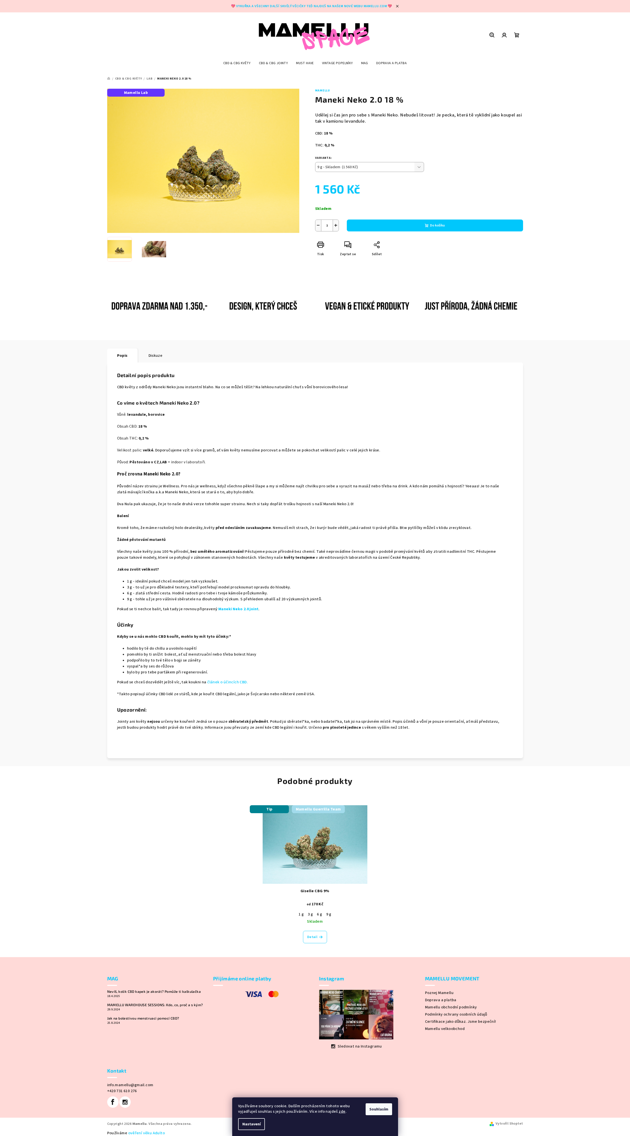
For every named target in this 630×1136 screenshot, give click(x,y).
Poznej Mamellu (439, 993)
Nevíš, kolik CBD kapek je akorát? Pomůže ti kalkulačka (154, 991)
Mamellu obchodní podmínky (451, 1007)
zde (342, 1111)
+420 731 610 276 (122, 1091)
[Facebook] (113, 1102)
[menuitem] (237, 63)
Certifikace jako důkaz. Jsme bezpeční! (460, 1021)
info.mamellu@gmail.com (130, 1085)
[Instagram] (125, 1102)
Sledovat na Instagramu (360, 1046)
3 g (310, 914)
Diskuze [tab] (156, 355)
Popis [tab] (122, 355)
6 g (319, 914)
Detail (312, 937)
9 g (328, 914)
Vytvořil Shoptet (509, 1123)
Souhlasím (378, 1109)
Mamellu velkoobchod (445, 1028)
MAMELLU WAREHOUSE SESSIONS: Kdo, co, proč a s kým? (155, 1005)
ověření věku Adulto (146, 1133)
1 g (301, 914)
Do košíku (437, 225)
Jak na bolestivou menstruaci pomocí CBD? (143, 1018)
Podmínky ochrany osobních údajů (456, 1014)
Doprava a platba (440, 1000)
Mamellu (322, 90)
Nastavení (251, 1124)
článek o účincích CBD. (227, 682)
